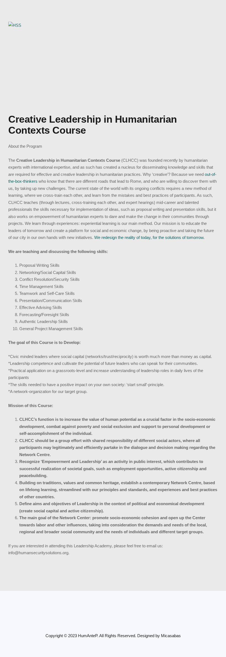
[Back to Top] (214, 648)
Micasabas (171, 635)
